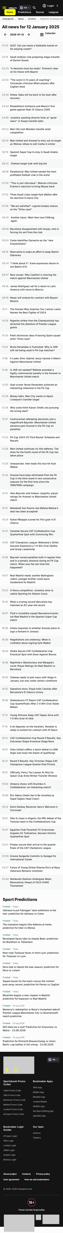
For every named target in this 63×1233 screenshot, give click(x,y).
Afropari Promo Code (13, 1114)
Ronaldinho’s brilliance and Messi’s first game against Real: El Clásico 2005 (32, 108)
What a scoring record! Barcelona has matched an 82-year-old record (31, 603)
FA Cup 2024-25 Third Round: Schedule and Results (35, 439)
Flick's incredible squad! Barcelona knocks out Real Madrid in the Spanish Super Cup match (34, 616)
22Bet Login (9, 1150)
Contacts (26, 1174)
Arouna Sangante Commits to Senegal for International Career (33, 858)
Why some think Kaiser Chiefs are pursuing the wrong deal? (34, 409)
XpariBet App (39, 1115)
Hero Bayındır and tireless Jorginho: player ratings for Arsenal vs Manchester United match (34, 496)
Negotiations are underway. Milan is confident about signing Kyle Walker (30, 641)
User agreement (11, 1179)
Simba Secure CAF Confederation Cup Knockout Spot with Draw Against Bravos (33, 653)
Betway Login (9, 1159)
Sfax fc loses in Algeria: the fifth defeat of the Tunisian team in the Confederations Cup (35, 820)
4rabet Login (9, 1155)
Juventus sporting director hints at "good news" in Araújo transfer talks (33, 119)
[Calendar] (41, 34)
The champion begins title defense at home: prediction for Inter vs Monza (27, 926)
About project (10, 1174)
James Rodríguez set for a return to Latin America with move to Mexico (33, 288)
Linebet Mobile (40, 1101)
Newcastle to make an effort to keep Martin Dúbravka (34, 253)
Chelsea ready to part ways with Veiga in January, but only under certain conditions (33, 679)
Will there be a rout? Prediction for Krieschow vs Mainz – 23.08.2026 (30, 1028)
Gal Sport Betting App (43, 1111)
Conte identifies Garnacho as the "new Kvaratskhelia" (31, 242)
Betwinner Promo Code (14, 1100)
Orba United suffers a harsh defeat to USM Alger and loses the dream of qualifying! (34, 751)
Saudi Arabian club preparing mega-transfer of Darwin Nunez (35, 58)
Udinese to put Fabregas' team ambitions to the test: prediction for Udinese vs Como (29, 912)
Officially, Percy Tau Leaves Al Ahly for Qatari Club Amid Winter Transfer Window (33, 774)
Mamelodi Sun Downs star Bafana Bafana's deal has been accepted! (34, 510)
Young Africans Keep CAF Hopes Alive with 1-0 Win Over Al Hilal (34, 717)
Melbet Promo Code (12, 1104)
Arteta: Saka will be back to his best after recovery (33, 96)
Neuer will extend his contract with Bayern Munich (34, 299)
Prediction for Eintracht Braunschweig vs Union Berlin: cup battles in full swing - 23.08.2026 (29, 1043)
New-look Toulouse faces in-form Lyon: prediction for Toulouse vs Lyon (31, 954)
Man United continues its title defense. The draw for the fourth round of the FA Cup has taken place (34, 452)
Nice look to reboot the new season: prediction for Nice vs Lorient (31, 968)
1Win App (37, 1087)
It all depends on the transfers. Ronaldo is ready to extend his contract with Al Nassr (34, 728)
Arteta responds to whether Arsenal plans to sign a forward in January (35, 630)
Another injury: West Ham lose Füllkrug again (32, 219)
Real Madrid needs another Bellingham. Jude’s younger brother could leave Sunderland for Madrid (32, 579)
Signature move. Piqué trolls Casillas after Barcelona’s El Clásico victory (33, 690)
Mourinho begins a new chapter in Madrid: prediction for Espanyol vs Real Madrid (26, 997)
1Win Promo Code (11, 1095)
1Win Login (8, 1140)
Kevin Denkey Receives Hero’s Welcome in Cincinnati (34, 808)
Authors (36, 1133)
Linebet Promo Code (13, 1109)
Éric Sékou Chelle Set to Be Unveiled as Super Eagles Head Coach (32, 797)
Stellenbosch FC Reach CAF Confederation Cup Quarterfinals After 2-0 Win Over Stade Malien (34, 703)
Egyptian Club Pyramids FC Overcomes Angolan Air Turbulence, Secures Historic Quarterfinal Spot (33, 833)
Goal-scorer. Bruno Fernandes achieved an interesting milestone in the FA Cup (33, 386)
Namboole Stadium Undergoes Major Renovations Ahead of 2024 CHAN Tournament (30, 882)
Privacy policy (43, 1174)
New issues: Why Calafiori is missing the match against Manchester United (33, 276)
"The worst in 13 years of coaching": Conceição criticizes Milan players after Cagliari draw (32, 83)
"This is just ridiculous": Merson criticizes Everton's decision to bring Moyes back (33, 185)
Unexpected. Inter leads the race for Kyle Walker (33, 465)
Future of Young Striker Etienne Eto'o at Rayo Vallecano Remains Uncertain (35, 869)
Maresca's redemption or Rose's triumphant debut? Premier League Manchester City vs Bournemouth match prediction (31, 1013)
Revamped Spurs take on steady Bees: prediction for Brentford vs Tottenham (30, 940)
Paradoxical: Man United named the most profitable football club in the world (33, 173)
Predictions (24, 12)
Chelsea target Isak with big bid (29, 163)
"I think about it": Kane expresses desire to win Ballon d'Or (34, 265)
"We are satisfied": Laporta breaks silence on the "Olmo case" (34, 207)
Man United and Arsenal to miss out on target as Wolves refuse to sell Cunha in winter (35, 142)
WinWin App (39, 1106)
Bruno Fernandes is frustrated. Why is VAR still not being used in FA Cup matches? (34, 348)
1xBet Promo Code (12, 1090)
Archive (32, 19)
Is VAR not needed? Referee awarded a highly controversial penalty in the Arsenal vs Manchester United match (35, 373)
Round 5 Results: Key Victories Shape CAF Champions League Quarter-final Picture (34, 762)
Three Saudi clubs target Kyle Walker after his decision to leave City (33, 196)
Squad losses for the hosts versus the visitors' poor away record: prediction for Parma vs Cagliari (31, 983)
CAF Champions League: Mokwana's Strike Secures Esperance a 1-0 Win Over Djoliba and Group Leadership (34, 546)
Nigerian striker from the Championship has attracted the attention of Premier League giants (34, 324)
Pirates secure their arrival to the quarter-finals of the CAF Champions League (33, 846)
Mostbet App (39, 1097)
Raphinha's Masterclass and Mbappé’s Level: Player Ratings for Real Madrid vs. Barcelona (33, 666)
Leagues (53, 12)
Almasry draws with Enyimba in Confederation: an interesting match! (30, 785)
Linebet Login (9, 1145)
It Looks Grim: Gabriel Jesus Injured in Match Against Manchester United (35, 360)
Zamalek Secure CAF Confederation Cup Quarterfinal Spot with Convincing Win (32, 533)
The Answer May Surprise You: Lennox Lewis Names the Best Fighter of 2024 (35, 311)
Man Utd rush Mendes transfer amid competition (30, 131)
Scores (40, 12)
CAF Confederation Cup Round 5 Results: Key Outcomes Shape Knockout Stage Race (35, 740)
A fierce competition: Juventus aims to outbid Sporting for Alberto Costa (31, 592)
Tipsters (37, 1137)
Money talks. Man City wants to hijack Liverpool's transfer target (31, 398)
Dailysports (8, 19)
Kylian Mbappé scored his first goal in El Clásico (33, 521)
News (10, 12)
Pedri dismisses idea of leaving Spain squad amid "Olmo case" (35, 337)
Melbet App (38, 1092)
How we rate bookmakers (37, 1179)
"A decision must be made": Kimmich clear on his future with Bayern (34, 70)
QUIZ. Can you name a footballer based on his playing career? (33, 47)
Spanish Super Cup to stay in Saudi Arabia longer (34, 154)
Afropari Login (10, 1136)
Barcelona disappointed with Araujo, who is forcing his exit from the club (34, 230)
